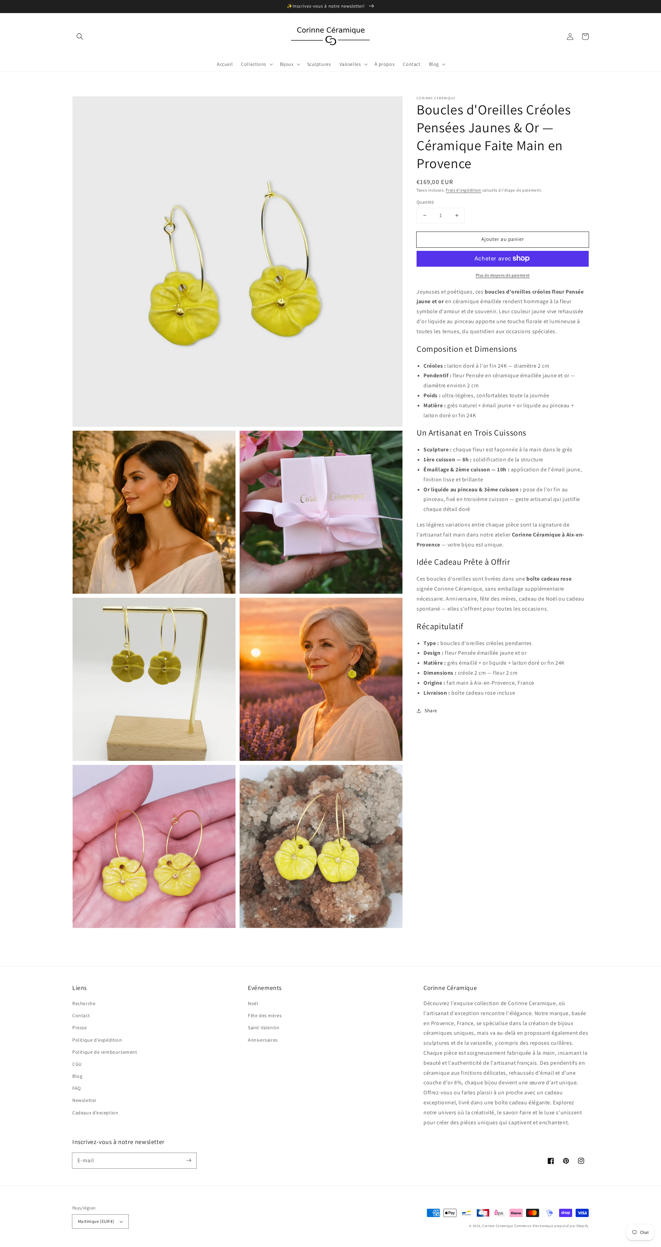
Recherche (83, 1003)
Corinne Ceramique (497, 1226)
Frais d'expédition (463, 190)
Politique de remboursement (104, 1052)
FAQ (76, 1088)
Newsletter (84, 1100)
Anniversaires (263, 1040)
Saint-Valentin (263, 1027)
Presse (79, 1027)
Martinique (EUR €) (96, 1221)
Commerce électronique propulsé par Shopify (551, 1226)
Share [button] (430, 710)
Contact (81, 1015)
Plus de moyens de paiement (503, 274)
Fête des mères (265, 1015)
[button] (79, 36)
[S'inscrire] (188, 1160)
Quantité (425, 202)
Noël (253, 1003)
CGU (77, 1064)
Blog (77, 1076)
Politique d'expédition (97, 1040)
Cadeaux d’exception (95, 1113)
